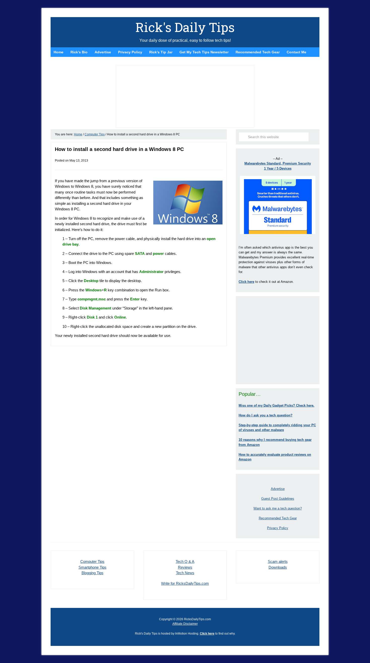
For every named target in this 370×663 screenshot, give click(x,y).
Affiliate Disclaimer (185, 624)
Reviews (185, 567)
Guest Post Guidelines (277, 498)
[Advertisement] (278, 340)
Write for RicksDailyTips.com (185, 583)
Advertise (278, 489)
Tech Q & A (185, 561)
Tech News (185, 573)
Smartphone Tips (92, 567)
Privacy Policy (277, 528)
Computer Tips (92, 561)
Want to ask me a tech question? (277, 508)
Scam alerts (278, 561)
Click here (207, 633)
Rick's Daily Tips (185, 27)
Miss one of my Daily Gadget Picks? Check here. (276, 405)
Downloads (278, 567)
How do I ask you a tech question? (265, 415)
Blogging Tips (92, 573)
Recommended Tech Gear (278, 518)
